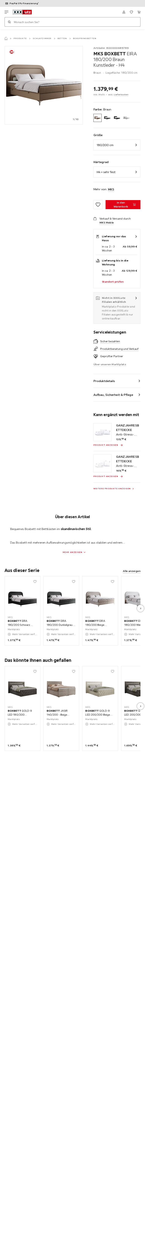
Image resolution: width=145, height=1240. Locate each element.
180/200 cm (105, 145)
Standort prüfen (112, 281)
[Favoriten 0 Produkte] (131, 12)
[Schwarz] (117, 118)
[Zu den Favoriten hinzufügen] (98, 204)
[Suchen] (9, 21)
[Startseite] (6, 38)
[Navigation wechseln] (6, 12)
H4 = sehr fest (106, 172)
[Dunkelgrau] (107, 118)
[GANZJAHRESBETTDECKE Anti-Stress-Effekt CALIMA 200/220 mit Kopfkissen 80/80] (102, 463)
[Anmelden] (124, 12)
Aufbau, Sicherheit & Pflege (113, 395)
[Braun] (97, 118)
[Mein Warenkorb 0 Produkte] (139, 12)
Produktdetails (104, 381)
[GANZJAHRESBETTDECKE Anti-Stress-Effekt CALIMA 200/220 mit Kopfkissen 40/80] (102, 432)
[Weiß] (127, 118)
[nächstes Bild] (140, 608)
